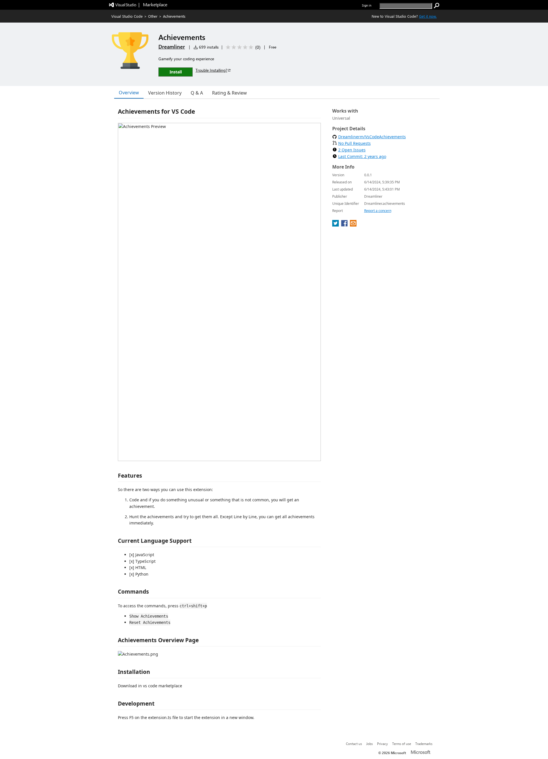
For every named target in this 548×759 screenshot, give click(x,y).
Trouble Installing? (211, 70)
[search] (437, 6)
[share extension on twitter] (336, 225)
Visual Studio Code (127, 16)
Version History (165, 93)
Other (153, 16)
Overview (129, 92)
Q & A (197, 93)
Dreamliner (171, 46)
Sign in (366, 5)
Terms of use (401, 743)
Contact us (354, 743)
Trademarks (423, 743)
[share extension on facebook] (345, 225)
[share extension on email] (353, 225)
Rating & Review (229, 93)
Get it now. (428, 16)
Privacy (382, 743)
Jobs (369, 743)
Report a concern (377, 210)
